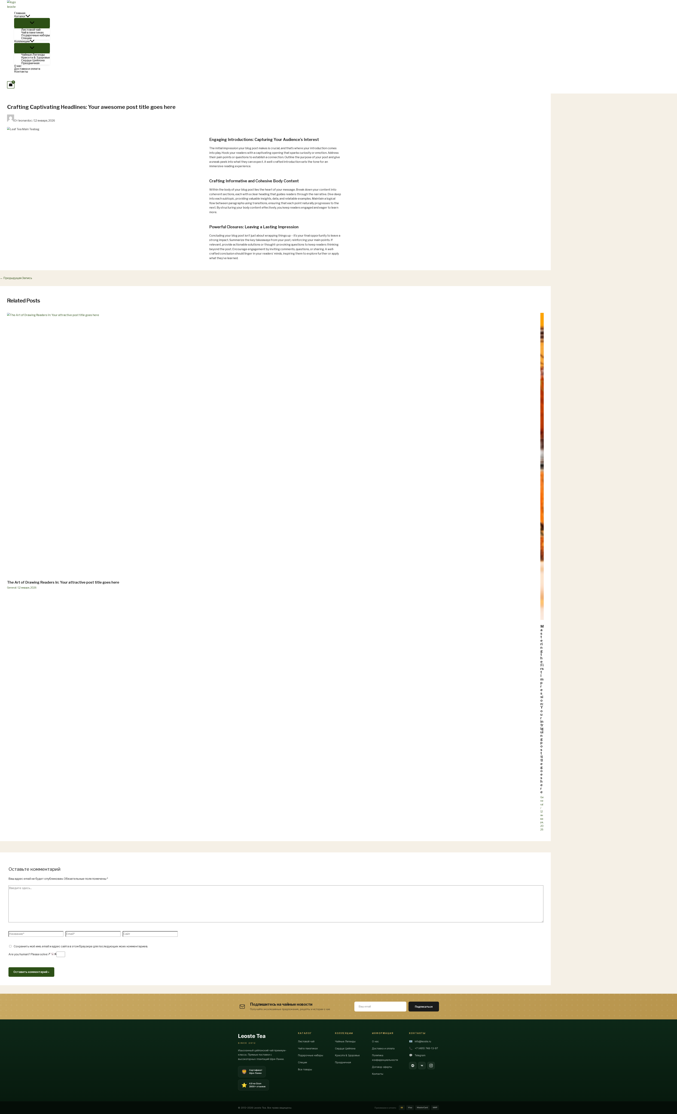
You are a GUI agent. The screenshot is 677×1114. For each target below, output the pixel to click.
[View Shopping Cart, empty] (10, 84)
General (11, 587)
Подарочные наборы (310, 1055)
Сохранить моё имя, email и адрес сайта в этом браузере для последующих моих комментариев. (81, 946)
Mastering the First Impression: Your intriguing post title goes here (542, 709)
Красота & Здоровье (347, 1055)
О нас (375, 1041)
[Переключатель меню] (32, 23)
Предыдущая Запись (16, 278)
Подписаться (424, 1006)
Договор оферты (382, 1066)
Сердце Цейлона (345, 1048)
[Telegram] (412, 1065)
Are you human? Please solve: (28, 954)
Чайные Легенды (345, 1041)
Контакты (377, 1073)
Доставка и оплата (383, 1048)
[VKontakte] (422, 1065)
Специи (302, 1062)
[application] (28, 16)
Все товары (305, 1069)
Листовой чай (306, 1041)
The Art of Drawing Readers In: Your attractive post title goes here (63, 582)
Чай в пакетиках (308, 1048)
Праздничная (343, 1062)
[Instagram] (431, 1065)
